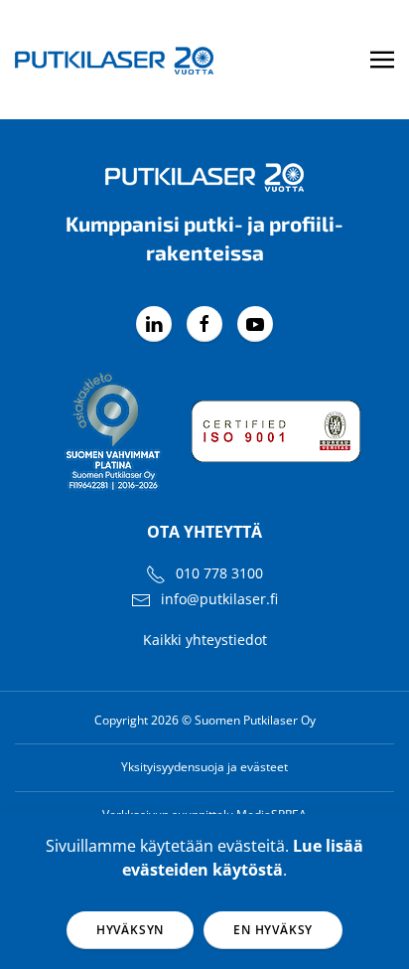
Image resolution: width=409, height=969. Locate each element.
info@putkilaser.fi (219, 598)
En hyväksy (273, 929)
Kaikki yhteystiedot (205, 639)
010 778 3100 (219, 573)
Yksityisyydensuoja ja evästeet (204, 766)
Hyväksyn (130, 929)
